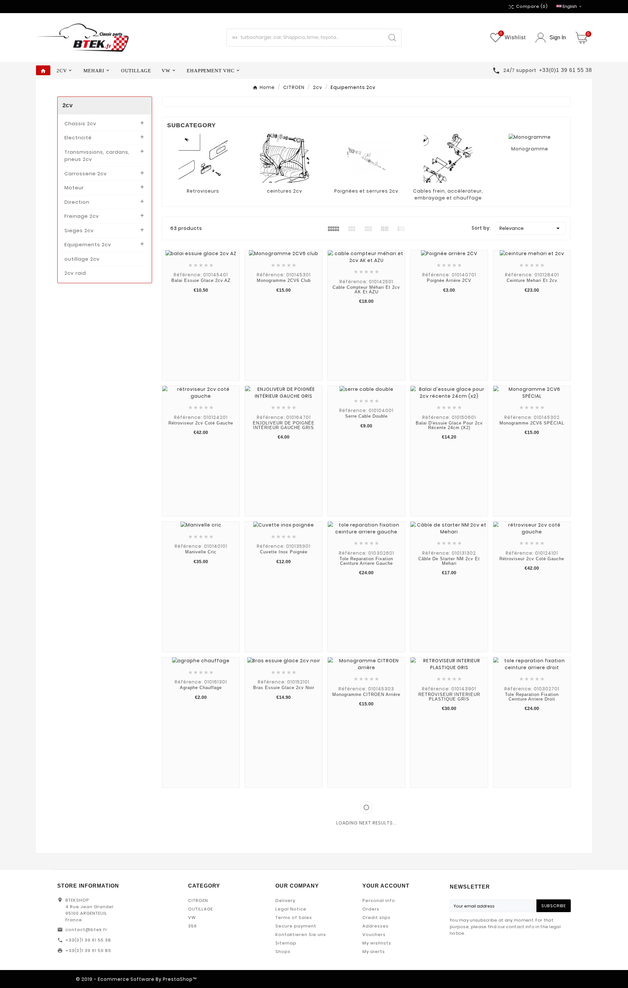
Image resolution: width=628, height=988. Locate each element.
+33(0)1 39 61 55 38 (88, 940)
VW (192, 917)
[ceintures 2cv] (284, 157)
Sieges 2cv (79, 230)
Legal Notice (290, 909)
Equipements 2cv (87, 244)
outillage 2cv (82, 258)
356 (192, 926)
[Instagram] (393, 979)
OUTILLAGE (200, 909)
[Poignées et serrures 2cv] (366, 157)
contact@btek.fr (86, 930)
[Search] (392, 37)
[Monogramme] (530, 137)
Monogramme (529, 149)
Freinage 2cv (81, 216)
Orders (370, 909)
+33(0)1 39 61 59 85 (88, 950)
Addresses (375, 926)
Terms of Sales (293, 917)
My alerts (373, 951)
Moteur (74, 187)
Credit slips (376, 917)
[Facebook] (383, 979)
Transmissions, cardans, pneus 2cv (97, 155)
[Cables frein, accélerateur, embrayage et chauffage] (448, 157)
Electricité (78, 137)
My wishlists (376, 943)
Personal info (378, 900)
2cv (67, 105)
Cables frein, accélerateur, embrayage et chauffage (448, 194)
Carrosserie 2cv (85, 173)
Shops (282, 951)
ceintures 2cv (284, 191)
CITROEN (198, 900)
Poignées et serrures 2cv (366, 191)
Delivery (285, 900)
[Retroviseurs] (203, 157)
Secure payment (295, 926)
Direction (76, 202)
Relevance (530, 228)
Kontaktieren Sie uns (300, 934)
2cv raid (75, 272)
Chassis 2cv (80, 123)
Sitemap (285, 943)
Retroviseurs (203, 191)
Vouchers (374, 934)
